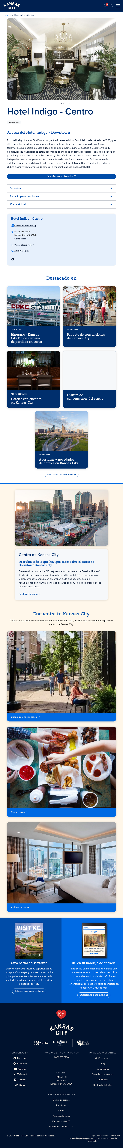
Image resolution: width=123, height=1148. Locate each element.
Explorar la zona (28, 594)
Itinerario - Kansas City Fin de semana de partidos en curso (26, 338)
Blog (103, 1063)
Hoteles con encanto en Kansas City (26, 401)
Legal (92, 1135)
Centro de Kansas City (25, 225)
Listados (7, 15)
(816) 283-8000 (21, 251)
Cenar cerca (18, 812)
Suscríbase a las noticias (94, 995)
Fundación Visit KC (61, 1121)
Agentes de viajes (61, 1116)
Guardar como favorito (60, 176)
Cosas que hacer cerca (24, 717)
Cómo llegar (20, 238)
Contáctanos (103, 1069)
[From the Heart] (61, 1014)
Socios (61, 1110)
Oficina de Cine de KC (59, 1126)
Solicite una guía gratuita (29, 991)
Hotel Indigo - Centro (24, 15)
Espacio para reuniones (24, 196)
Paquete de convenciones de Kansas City (86, 336)
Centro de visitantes (102, 1085)
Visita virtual (18, 204)
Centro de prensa (61, 1099)
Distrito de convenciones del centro (85, 397)
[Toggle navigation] (118, 6)
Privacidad (115, 1135)
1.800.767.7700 (61, 1057)
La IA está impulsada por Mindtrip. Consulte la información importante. (93, 1139)
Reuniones (72, 330)
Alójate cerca (18, 907)
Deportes (16, 330)
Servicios (15, 188)
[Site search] (111, 6)
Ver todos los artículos (60, 474)
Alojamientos (14, 122)
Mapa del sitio (103, 1135)
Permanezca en (19, 394)
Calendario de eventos (102, 1074)
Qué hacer (103, 1079)
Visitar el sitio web (23, 244)
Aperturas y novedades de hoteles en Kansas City (58, 461)
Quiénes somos (102, 1058)
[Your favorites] (105, 5)
